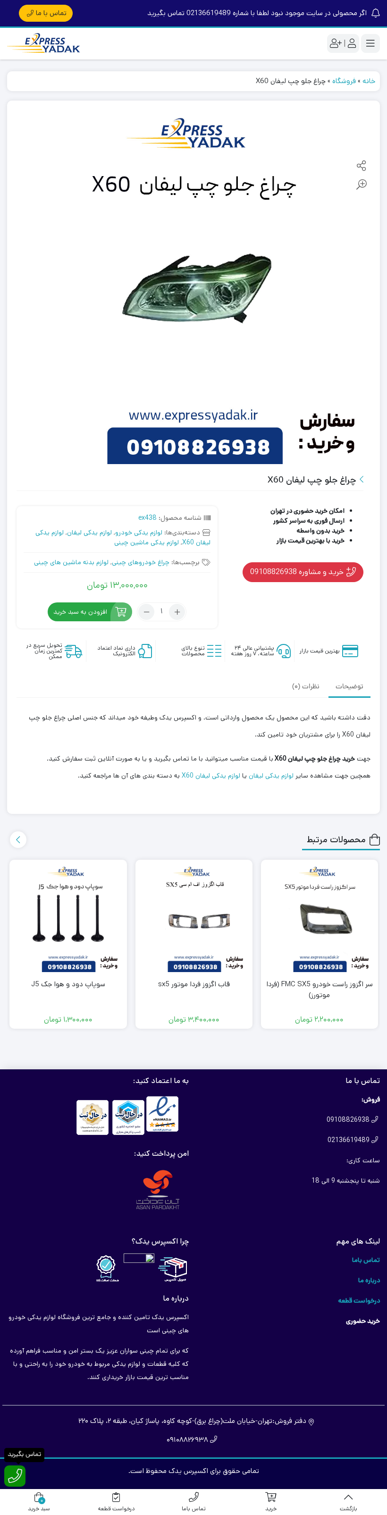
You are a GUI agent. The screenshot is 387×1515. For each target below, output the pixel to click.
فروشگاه (344, 81)
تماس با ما (51, 13)
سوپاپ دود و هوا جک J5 (68, 984)
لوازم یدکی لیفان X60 (211, 775)
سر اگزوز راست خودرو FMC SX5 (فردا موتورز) (319, 989)
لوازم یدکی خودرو (138, 532)
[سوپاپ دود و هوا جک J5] (68, 918)
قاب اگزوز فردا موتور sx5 (194, 984)
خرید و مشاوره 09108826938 (297, 571)
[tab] (349, 687)
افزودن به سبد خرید (80, 612)
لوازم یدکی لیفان (89, 532)
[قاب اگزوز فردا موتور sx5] (194, 918)
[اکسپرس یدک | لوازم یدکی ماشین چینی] (45, 43)
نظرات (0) (306, 687)
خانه (368, 81)
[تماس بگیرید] (14, 1476)
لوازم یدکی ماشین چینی (146, 542)
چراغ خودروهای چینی (140, 562)
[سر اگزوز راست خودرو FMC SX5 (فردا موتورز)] (319, 918)
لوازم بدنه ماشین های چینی (71, 562)
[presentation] (18, 839)
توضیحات (349, 687)
